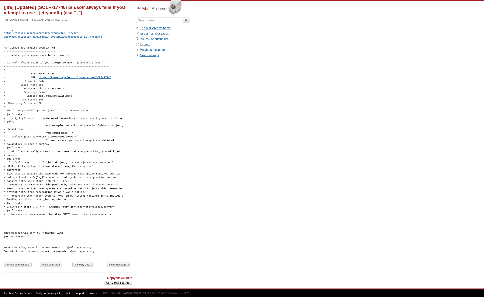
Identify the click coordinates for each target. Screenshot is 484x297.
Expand (145, 44)
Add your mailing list (48, 293)
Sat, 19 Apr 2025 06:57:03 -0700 (49, 19)
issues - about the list (154, 39)
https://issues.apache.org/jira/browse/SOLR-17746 (75, 77)
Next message (117, 264)
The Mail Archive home (155, 28)
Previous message (18, 264)
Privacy (92, 293)
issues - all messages (154, 33)
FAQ (67, 293)
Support (79, 293)
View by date (82, 264)
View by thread (51, 264)
